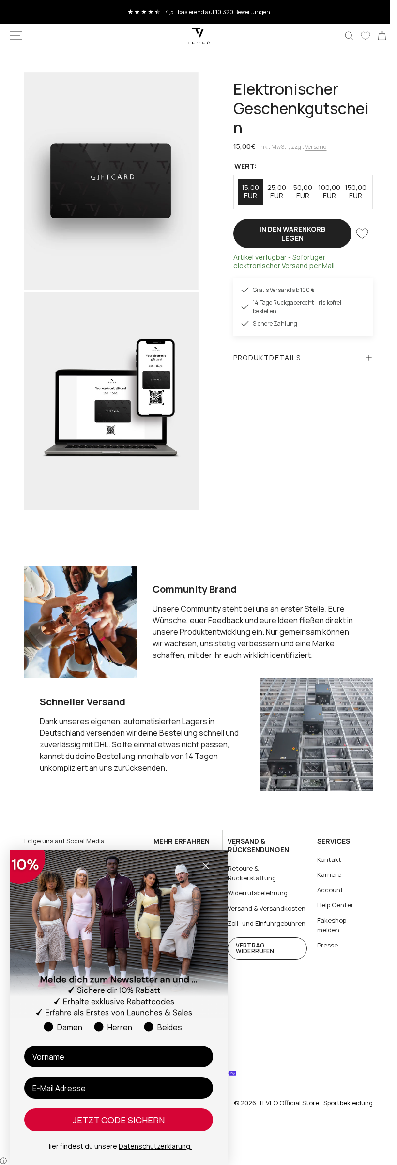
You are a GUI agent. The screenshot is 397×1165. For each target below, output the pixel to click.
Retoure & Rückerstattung (248, 864)
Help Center (329, 895)
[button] (16, 36)
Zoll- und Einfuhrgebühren (249, 928)
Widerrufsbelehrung (254, 883)
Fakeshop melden (325, 915)
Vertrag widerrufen (251, 957)
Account (324, 880)
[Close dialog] (205, 866)
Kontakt (323, 849)
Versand (312, 147)
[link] (374, 36)
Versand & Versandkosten (247, 903)
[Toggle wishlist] (355, 233)
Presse (321, 935)
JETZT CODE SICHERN (119, 1120)
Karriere (323, 865)
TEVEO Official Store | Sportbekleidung (309, 1102)
